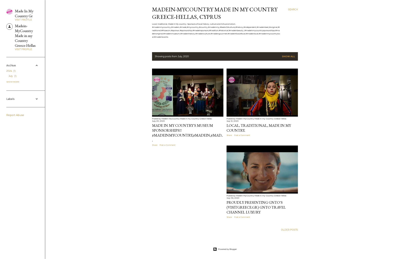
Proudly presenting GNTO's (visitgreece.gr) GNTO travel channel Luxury (256, 207)
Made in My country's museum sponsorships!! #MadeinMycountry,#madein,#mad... (187, 133)
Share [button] (154, 145)
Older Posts (289, 229)
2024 (10, 71)
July (12, 76)
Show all (288, 56)
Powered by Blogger (227, 249)
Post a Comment (167, 145)
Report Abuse (15, 115)
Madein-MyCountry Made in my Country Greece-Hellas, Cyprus (214, 13)
